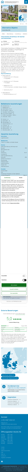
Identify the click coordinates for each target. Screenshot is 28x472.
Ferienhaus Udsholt (12, 404)
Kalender (25, 33)
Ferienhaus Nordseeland (13, 403)
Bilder (3, 33)
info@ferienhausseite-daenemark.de (9, 424)
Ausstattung (18, 33)
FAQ (2, 452)
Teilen (22, 24)
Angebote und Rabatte (6, 457)
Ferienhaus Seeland (12, 401)
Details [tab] (20, 177)
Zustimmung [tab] (7, 177)
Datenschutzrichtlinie (5, 450)
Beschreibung (10, 33)
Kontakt (2, 449)
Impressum (3, 455)
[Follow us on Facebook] (2, 461)
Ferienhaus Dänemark (13, 399)
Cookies (2, 447)
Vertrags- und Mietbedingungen (14, 301)
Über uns (3, 454)
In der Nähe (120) (6, 30)
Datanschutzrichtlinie (14, 203)
